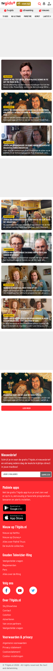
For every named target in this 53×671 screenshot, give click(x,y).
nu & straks (16, 16)
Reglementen (9, 565)
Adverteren (8, 619)
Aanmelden (46, 474)
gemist (37, 16)
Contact (7, 610)
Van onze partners (12, 623)
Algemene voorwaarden (15, 643)
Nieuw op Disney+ (12, 537)
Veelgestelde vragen (13, 561)
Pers (5, 570)
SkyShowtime (10, 606)
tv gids (5, 16)
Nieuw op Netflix (11, 533)
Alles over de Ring (12, 574)
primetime (28, 16)
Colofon (7, 615)
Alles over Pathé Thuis (14, 541)
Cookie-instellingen (13, 656)
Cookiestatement (11, 652)
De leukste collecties (13, 546)
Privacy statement (12, 647)
